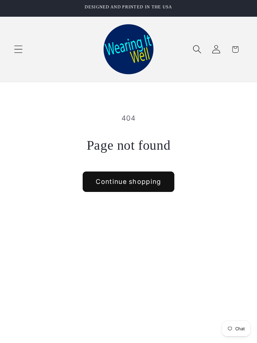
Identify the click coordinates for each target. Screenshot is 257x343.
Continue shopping (128, 182)
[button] (18, 49)
